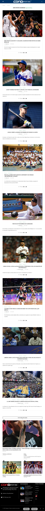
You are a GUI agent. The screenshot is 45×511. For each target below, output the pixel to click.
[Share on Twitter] (21, 52)
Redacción (20, 91)
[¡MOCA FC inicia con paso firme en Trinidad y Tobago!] (12, 467)
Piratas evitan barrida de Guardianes (22, 223)
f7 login (25, 455)
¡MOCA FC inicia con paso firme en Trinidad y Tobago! (11, 476)
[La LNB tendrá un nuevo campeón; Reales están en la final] (22, 384)
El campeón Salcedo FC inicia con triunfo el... (29, 487)
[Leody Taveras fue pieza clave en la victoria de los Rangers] (22, 72)
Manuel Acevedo (20, 403)
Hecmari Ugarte (20, 269)
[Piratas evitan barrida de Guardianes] (22, 206)
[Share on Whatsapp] (22, 52)
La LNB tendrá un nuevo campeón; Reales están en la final (22, 401)
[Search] (41, 1)
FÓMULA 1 (37, 486)
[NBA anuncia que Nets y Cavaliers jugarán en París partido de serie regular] (22, 23)
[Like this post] (18, 52)
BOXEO (36, 492)
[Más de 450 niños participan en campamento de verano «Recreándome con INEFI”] (22, 157)
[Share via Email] (26, 52)
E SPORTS (37, 488)
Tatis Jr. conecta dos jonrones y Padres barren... (28, 493)
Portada (4, 5)
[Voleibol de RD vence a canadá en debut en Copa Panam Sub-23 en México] (22, 291)
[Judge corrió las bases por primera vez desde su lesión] (22, 115)
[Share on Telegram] (23, 52)
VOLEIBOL (37, 490)
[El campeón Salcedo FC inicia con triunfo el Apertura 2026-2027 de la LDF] (22, 488)
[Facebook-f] (40, 509)
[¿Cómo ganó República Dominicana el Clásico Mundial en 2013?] (33, 467)
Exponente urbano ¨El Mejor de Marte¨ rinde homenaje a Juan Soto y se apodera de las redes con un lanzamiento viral (22, 449)
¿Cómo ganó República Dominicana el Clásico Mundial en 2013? (33, 476)
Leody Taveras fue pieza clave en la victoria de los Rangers (22, 89)
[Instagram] (43, 509)
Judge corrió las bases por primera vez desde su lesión (22, 132)
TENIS (36, 494)
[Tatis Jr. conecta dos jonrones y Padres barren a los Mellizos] (22, 494)
